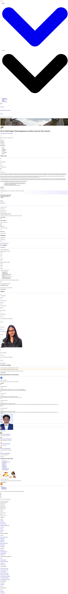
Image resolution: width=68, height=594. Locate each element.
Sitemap (1, 531)
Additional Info (2, 247)
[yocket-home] (1, 484)
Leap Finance (2, 584)
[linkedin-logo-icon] (34, 496)
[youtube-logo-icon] (34, 493)
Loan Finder (2, 563)
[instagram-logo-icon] (34, 495)
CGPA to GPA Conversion (4, 568)
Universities (2, 106)
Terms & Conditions (3, 523)
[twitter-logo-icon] (34, 494)
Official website (2, 237)
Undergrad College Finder (4, 561)
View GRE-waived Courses (4, 285)
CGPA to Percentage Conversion (5, 579)
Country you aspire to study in (4, 196)
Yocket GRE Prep (3, 564)
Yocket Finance (2, 592)
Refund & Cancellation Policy (4, 525)
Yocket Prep (2, 591)
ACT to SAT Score (3, 571)
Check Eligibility (3, 217)
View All (1, 297)
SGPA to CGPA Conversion (4, 574)
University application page (4, 243)
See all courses (2, 546)
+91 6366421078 (3, 488)
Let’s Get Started (3, 372)
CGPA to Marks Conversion (4, 577)
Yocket (1, 589)
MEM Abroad (2, 538)
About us (1, 519)
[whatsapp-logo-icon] (34, 497)
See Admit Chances (3, 482)
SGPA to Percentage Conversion (5, 576)
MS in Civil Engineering (4, 543)
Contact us (1, 520)
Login (1, 103)
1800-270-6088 (3, 487)
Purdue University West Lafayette (5, 110)
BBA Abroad (2, 550)
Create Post (2, 383)
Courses (1, 113)
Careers (1, 528)
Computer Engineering (3, 551)
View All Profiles (2, 363)
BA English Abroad (3, 553)
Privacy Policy (2, 522)
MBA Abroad (2, 540)
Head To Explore (3, 289)
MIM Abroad (2, 541)
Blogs (1, 558)
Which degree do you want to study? (5, 194)
